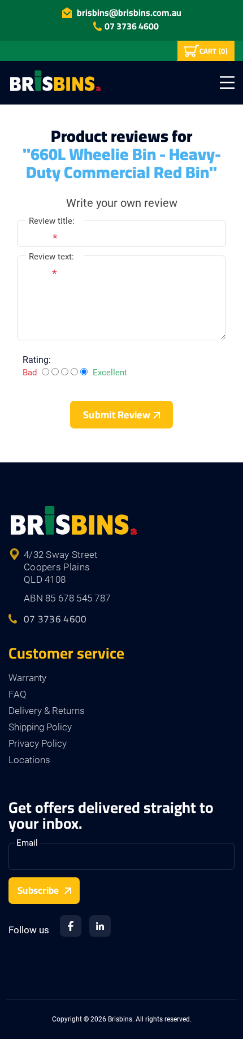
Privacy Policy (37, 743)
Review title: (52, 221)
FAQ (17, 694)
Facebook (70, 926)
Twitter (100, 926)
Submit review (116, 414)
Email (27, 843)
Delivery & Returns (46, 710)
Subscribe (38, 890)
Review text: (51, 257)
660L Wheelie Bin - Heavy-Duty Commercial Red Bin (123, 163)
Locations (29, 759)
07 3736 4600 (132, 26)
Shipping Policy (40, 727)
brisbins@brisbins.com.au (129, 12)
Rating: (37, 359)
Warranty (27, 677)
